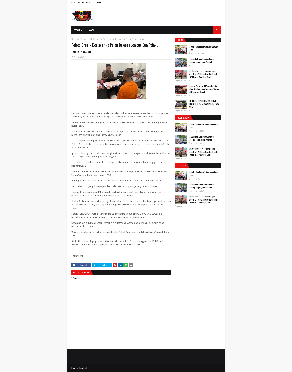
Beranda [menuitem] (78, 30)
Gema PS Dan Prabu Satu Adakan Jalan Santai (203, 48)
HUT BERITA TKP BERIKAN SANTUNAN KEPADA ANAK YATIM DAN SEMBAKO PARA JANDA (204, 104)
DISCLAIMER (96, 2)
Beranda (75, 39)
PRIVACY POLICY (84, 2)
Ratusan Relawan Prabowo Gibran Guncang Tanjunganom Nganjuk (201, 60)
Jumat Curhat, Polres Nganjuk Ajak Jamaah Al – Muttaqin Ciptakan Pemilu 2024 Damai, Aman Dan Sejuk (203, 74)
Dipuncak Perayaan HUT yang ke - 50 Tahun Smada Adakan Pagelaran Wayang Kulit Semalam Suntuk (204, 89)
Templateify (83, 368)
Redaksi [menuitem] (90, 30)
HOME (73, 2)
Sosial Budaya (182, 117)
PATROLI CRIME (80, 13)
